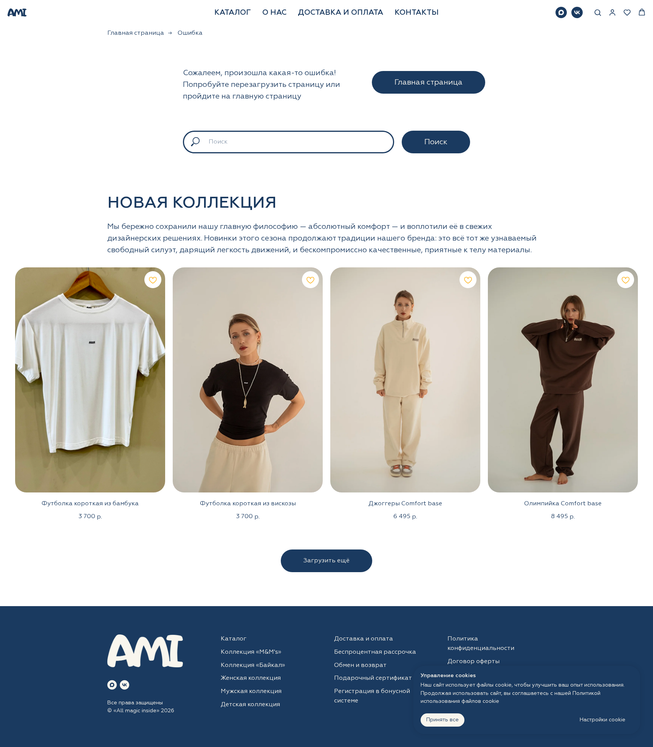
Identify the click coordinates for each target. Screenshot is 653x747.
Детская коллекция (250, 705)
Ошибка (190, 33)
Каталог (232, 12)
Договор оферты (473, 662)
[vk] (577, 12)
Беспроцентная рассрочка (375, 652)
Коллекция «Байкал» (253, 665)
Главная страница (135, 33)
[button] (597, 12)
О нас (274, 12)
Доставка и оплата (340, 12)
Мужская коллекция (251, 691)
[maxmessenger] (561, 12)
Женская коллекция (251, 678)
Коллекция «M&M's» (251, 652)
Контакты (417, 12)
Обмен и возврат (360, 665)
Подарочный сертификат (373, 678)
